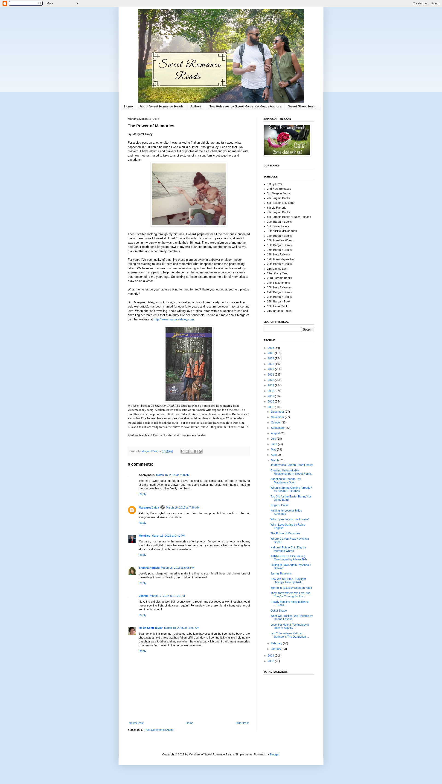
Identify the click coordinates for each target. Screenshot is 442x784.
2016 (271, 401)
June (274, 444)
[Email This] (182, 451)
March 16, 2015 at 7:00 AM (172, 475)
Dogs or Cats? (279, 505)
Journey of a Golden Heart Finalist (291, 465)
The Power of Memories (285, 533)
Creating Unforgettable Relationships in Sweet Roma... (291, 472)
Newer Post (136, 723)
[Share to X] (191, 451)
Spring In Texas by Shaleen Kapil (291, 587)
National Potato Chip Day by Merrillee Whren (288, 549)
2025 (271, 353)
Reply (142, 494)
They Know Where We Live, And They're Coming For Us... (290, 595)
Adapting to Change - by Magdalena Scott (285, 480)
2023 (271, 364)
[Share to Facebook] (196, 451)
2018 (271, 391)
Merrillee (144, 535)
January (276, 649)
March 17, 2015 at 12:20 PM (167, 596)
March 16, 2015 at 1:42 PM (168, 535)
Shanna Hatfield (149, 567)
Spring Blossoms (281, 573)
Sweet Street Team (302, 106)
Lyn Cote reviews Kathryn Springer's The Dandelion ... (289, 635)
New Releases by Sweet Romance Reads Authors (245, 106)
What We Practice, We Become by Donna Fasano (291, 617)
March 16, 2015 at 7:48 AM (182, 507)
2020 (271, 380)
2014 (271, 655)
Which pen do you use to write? (290, 519)
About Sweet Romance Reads (161, 106)
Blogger (274, 754)
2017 (271, 396)
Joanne (143, 596)
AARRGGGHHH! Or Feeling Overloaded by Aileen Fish (288, 558)
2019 (271, 385)
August (275, 433)
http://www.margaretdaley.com (174, 319)
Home (128, 106)
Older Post (242, 723)
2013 (271, 661)
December (278, 411)
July (274, 438)
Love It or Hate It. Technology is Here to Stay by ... (289, 626)
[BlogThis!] (187, 451)
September (278, 427)
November (278, 417)
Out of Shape (278, 610)
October (276, 422)
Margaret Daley (149, 507)
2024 (271, 358)
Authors (196, 106)
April (274, 454)
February (277, 643)
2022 (271, 369)
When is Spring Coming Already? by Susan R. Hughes (291, 489)
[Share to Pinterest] (200, 451)
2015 (271, 407)
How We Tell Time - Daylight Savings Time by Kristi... (288, 580)
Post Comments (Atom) (159, 729)
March (275, 460)
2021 (271, 374)
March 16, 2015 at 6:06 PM (177, 567)
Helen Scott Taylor (151, 628)
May (274, 449)
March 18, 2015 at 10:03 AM (181, 628)
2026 (271, 347)
